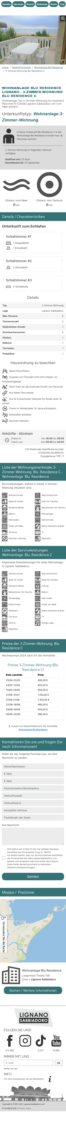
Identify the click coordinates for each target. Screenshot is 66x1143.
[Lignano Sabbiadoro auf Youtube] (56, 1040)
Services (18, 4)
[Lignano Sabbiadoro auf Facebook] (10, 1040)
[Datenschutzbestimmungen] (21, 867)
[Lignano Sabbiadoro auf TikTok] (41, 1040)
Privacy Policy (25, 1108)
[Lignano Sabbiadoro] (33, 1017)
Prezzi (30, 4)
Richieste (42, 4)
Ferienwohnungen (21, 67)
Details (6, 4)
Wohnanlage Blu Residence (48, 67)
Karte (54, 4)
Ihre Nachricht (10, 825)
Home (5, 67)
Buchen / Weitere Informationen (33, 990)
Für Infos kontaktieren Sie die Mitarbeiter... (25, 1079)
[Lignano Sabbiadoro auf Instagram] (25, 1040)
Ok (58, 1062)
